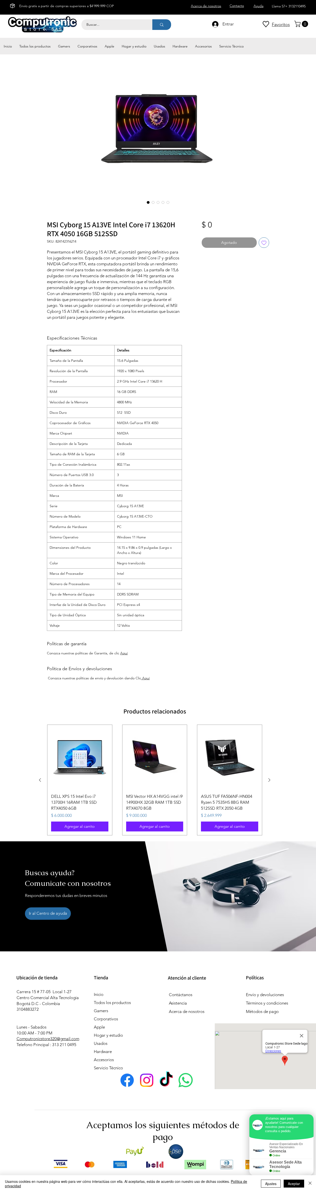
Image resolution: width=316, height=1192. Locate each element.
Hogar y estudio (108, 1035)
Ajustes (270, 1183)
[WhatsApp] (186, 1080)
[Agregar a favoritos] (264, 242)
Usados (100, 1043)
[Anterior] (40, 780)
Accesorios (104, 1059)
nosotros (195, 1011)
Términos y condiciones (267, 1003)
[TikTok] (166, 1080)
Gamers (101, 1010)
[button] (302, 24)
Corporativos (106, 1018)
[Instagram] (147, 1080)
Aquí (124, 653)
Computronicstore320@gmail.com (48, 1038)
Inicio (98, 994)
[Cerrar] (310, 1183)
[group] (154, 780)
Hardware (103, 1051)
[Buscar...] (161, 24)
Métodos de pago (263, 1011)
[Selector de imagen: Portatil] (148, 202)
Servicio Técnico (108, 1067)
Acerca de (178, 1011)
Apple (99, 1027)
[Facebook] (127, 1080)
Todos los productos (112, 1002)
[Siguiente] (269, 780)
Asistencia (178, 1003)
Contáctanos (180, 994)
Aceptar (294, 1183)
